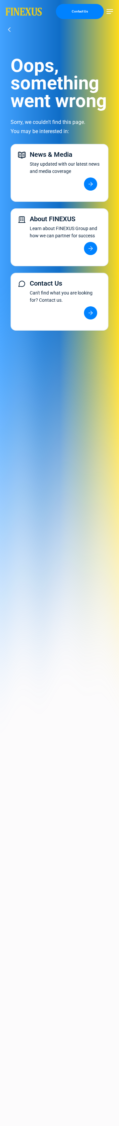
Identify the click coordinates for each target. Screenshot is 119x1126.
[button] (110, 11)
